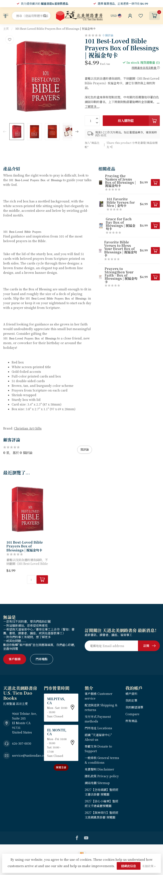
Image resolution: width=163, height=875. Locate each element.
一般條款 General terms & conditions (102, 760)
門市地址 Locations (98, 728)
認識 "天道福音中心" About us (98, 737)
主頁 (6, 29)
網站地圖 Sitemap (97, 783)
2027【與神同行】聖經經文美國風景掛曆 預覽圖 (101, 814)
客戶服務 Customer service (98, 695)
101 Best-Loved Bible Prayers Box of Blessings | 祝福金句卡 (55, 29)
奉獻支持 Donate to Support (98, 748)
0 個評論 (108, 35)
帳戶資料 (131, 693)
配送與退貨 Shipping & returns (101, 707)
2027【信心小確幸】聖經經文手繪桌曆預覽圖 (101, 803)
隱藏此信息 (128, 866)
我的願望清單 (134, 707)
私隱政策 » (149, 866)
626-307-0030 (21, 743)
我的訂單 (131, 700)
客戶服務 (15, 659)
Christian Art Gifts (28, 428)
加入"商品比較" (92, 145)
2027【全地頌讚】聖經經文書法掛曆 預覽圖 (101, 791)
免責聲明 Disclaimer (99, 769)
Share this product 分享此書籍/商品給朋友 (132, 145)
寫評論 (84, 449)
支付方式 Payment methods (98, 718)
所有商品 (131, 721)
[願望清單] (141, 15)
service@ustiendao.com (30, 755)
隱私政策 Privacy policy (102, 776)
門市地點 (42, 659)
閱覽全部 (61, 767)
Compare (132, 714)
